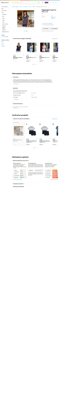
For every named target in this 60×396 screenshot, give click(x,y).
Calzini (3, 18)
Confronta (46, 28)
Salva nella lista (54, 28)
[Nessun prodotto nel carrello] (57, 2)
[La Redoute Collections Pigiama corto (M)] (31, 133)
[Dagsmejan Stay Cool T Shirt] (31, 52)
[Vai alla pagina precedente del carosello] (14, 52)
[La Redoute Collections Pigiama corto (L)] (45, 133)
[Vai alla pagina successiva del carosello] (56, 52)
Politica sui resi (15, 107)
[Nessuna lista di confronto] (53, 2)
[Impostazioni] (42, 2)
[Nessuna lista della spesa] (55, 2)
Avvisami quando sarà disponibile (48, 24)
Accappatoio (4, 14)
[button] (50, 23)
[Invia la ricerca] (13, 2)
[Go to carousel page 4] (35, 64)
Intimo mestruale (5, 24)
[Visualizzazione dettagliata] (19, 174)
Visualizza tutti (54, 38)
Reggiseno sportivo (5, 31)
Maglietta (4, 25)
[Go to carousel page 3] (34, 64)
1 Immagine (26, 30)
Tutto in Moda (4, 10)
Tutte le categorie (5, 6)
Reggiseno (4, 29)
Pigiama (3, 27)
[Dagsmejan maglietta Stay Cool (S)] (18, 52)
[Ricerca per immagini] (39, 2)
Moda (2, 8)
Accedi (46, 2)
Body (3, 16)
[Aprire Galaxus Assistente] (51, 2)
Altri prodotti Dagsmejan (53, 17)
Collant (3, 20)
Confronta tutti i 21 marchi (17, 179)
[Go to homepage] (5, 2)
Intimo (3, 12)
